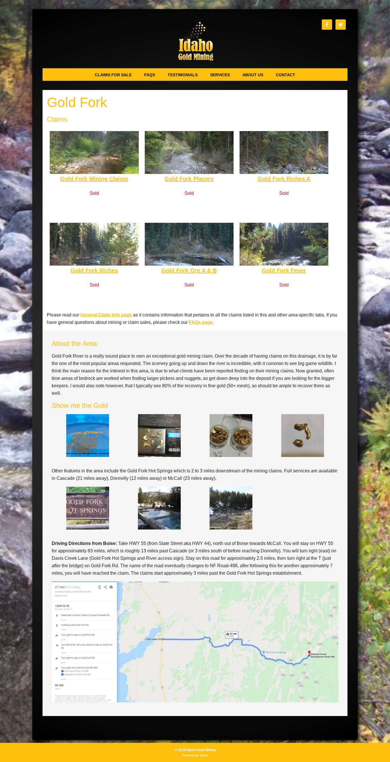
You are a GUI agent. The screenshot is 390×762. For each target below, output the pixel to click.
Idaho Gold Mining (195, 41)
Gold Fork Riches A (284, 179)
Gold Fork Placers (189, 179)
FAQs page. (201, 322)
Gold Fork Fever (284, 270)
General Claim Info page (106, 314)
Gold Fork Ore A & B (189, 270)
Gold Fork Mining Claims (94, 179)
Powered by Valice (195, 755)
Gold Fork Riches (94, 270)
